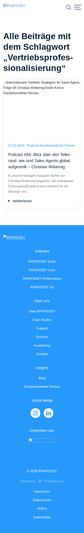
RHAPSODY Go (42, 287)
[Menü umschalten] (78, 7)
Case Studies (42, 320)
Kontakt (42, 354)
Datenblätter (42, 517)
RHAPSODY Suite (42, 261)
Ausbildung (42, 345)
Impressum (42, 491)
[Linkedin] (48, 413)
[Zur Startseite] (14, 7)
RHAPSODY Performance (42, 278)
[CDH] (42, 446)
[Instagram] (35, 413)
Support (42, 328)
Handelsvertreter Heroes (42, 386)
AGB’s (42, 508)
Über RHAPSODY (42, 311)
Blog (42, 378)
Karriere (42, 337)
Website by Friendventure (42, 481)
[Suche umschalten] (69, 7)
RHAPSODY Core (42, 270)
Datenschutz (42, 500)
